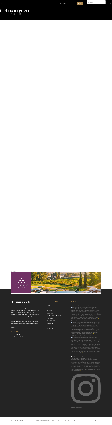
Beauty (23, 19)
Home (10, 19)
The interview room (82, 19)
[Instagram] (4, 3)
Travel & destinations (42, 19)
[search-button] (88, 5)
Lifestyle (31, 19)
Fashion (16, 19)
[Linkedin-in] (6, 3)
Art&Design (62, 19)
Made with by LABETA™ (17, 420)
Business (71, 19)
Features (93, 19)
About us (100, 19)
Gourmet (54, 19)
